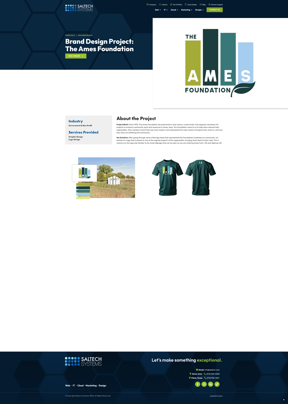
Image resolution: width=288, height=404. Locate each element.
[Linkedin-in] (210, 384)
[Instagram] (204, 384)
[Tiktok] (217, 384)
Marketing (91, 385)
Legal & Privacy (216, 396)
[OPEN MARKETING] (191, 10)
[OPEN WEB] (160, 10)
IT (74, 385)
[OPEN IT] (167, 10)
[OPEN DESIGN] (203, 10)
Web (67, 385)
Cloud (80, 385)
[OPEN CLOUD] (177, 10)
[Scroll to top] (284, 400)
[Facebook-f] (197, 384)
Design (102, 385)
